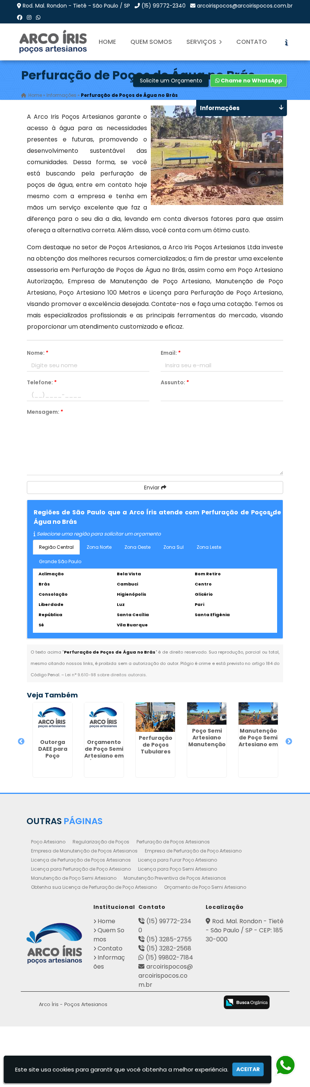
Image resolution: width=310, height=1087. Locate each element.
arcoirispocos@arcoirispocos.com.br (245, 5)
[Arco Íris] (54, 943)
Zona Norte (99, 547)
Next (289, 741)
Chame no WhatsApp (251, 80)
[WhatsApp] (38, 17)
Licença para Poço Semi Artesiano (177, 869)
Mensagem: (45, 412)
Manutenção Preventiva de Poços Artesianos (175, 878)
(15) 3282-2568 (168, 948)
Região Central (56, 547)
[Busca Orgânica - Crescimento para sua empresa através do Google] (247, 1002)
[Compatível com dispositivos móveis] (208, 1003)
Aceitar (248, 1069)
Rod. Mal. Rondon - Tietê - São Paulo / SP (76, 5)
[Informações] (286, 42)
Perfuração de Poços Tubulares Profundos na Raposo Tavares (155, 755)
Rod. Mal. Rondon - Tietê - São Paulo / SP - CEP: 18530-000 (245, 930)
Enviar (152, 487)
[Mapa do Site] (126, 1001)
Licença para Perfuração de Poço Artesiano (81, 869)
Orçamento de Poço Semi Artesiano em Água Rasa (104, 752)
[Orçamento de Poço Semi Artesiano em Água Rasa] (104, 719)
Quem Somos (151, 41)
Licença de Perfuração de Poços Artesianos (81, 860)
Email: (171, 353)
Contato (251, 41)
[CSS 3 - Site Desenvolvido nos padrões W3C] (178, 1003)
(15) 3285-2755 (169, 939)
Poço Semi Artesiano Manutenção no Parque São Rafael (207, 744)
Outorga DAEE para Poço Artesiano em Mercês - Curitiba (52, 759)
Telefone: (42, 382)
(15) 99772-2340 (163, 5)
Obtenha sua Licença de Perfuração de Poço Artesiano (94, 887)
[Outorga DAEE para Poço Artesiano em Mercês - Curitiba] (52, 719)
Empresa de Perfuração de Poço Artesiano (193, 851)
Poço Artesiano (48, 842)
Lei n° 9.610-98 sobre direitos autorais (105, 675)
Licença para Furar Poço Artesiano (177, 860)
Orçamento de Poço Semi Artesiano (205, 887)
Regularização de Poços (101, 842)
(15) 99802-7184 (169, 957)
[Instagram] (29, 17)
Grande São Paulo (60, 561)
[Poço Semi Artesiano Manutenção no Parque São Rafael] (206, 713)
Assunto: (175, 382)
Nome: (37, 353)
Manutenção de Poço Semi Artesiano (73, 878)
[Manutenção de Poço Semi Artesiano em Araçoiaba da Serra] (258, 713)
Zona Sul (173, 547)
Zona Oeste (137, 547)
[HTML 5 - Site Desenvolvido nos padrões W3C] (148, 1003)
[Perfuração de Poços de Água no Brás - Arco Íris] (53, 41)
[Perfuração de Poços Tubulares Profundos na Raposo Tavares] (155, 717)
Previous (21, 741)
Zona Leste (209, 547)
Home (107, 41)
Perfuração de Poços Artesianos (173, 842)
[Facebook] (19, 17)
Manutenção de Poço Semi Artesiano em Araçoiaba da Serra (258, 744)
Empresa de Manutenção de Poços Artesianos (84, 851)
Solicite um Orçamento (171, 80)
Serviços (202, 41)
